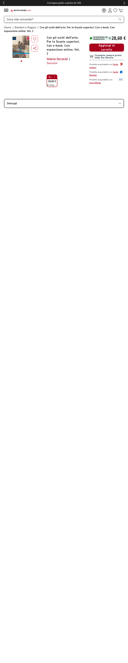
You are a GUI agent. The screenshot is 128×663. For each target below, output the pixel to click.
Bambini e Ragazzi (25, 27)
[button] (34, 48)
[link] (104, 10)
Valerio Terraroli (57, 59)
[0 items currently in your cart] (121, 10)
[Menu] (7, 11)
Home (8, 27)
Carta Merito (95, 83)
